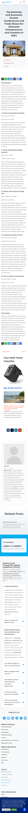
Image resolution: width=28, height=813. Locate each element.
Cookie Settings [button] (6, 809)
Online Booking (5, 749)
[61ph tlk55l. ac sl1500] (14, 383)
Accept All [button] (14, 809)
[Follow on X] (12, 430)
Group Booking (5, 732)
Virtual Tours (4, 760)
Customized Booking (6, 726)
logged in (12, 548)
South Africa (4, 797)
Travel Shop (4, 754)
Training (3, 737)
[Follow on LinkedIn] (16, 430)
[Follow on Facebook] (8, 430)
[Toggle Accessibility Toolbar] (25, 809)
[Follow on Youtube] (20, 430)
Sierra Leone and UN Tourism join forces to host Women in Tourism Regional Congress (14, 408)
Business (6, 66)
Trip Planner (4, 785)
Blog (2, 762)
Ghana (3, 794)
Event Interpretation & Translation (9, 740)
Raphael (8, 60)
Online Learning (5, 752)
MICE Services (4, 729)
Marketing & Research (6, 735)
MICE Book (3, 757)
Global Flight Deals (6, 780)
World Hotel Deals (5, 782)
